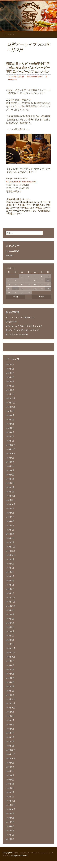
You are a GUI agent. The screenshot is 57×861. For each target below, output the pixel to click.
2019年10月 (10, 707)
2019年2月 (10, 741)
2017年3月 (10, 839)
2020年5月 (10, 678)
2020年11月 (10, 652)
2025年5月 (10, 428)
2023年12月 (10, 496)
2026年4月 (10, 381)
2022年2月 (10, 589)
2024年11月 (10, 449)
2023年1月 (10, 542)
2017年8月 (10, 817)
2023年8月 (10, 512)
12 (48, 280)
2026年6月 (10, 373)
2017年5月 (10, 830)
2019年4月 (10, 733)
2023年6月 (10, 521)
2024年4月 (10, 479)
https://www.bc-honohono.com (21, 181)
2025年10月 (10, 407)
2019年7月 (10, 720)
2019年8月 (10, 716)
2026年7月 (10, 368)
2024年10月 (10, 453)
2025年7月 (10, 419)
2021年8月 (10, 614)
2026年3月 (10, 385)
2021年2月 (10, 640)
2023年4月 (10, 529)
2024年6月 (10, 470)
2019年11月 (10, 703)
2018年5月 (10, 779)
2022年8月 (10, 563)
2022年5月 (10, 576)
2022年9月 (10, 559)
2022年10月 (10, 555)
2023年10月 (10, 504)
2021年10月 (10, 606)
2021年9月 (10, 610)
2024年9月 (10, 457)
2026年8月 (10, 364)
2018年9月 (10, 762)
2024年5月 (10, 474)
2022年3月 (10, 584)
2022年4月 (10, 580)
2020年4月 (10, 682)
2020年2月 (10, 690)
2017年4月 (10, 834)
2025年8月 (10, 415)
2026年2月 (10, 390)
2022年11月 (10, 551)
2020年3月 (10, 686)
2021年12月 (10, 597)
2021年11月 (10, 601)
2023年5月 (10, 525)
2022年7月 (10, 568)
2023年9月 (10, 508)
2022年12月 (10, 546)
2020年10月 (10, 656)
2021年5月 (10, 627)
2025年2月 (10, 436)
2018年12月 (10, 750)
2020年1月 (10, 695)
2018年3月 (10, 788)
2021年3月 (10, 635)
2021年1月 (10, 644)
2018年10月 (10, 758)
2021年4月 (10, 631)
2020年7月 (10, 669)
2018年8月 (10, 767)
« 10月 (15, 296)
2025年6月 (10, 424)
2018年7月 (10, 771)
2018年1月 (10, 796)
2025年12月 (10, 398)
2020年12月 (10, 648)
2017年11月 (10, 805)
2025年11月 (10, 402)
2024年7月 (10, 466)
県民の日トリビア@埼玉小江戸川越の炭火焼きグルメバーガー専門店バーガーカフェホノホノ (28, 67)
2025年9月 (10, 411)
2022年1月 (10, 593)
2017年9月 (10, 813)
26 (48, 288)
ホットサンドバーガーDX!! (17, 334)
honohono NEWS (35, 76)
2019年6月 (10, 724)
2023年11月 (10, 500)
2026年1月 (10, 394)
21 (15, 288)
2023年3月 (10, 534)
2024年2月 (10, 487)
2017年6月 (10, 826)
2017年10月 (10, 809)
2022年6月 (10, 572)
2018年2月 (10, 792)
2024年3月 (10, 483)
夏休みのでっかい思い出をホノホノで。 (23, 330)
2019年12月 (10, 699)
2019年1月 (10, 745)
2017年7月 (10, 822)
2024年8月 (10, 462)
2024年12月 (10, 445)
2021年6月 (10, 623)
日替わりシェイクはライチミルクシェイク (24, 326)
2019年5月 (10, 728)
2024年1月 (10, 491)
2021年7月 (10, 618)
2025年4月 (10, 432)
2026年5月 (10, 377)
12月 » (41, 296)
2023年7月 (10, 517)
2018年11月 (10, 754)
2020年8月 (10, 665)
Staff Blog (10, 255)
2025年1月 (10, 440)
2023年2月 (10, 538)
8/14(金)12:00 (11, 321)
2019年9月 (10, 712)
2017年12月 (10, 801)
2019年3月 (10, 737)
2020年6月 (10, 673)
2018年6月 (10, 775)
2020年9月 (10, 661)
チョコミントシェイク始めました (20, 317)
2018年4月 (10, 784)
